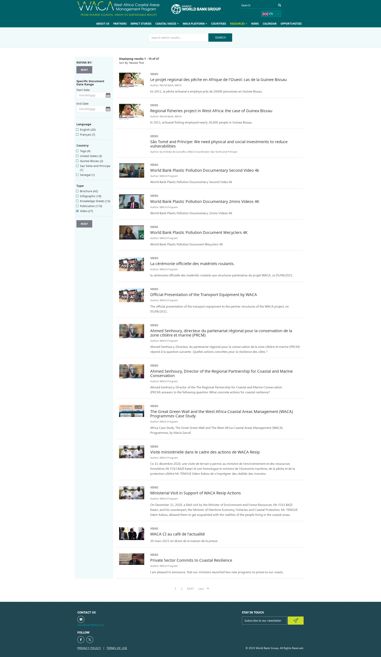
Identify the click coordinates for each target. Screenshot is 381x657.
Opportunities (292, 23)
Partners (127, 23)
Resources (240, 23)
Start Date (83, 90)
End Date (82, 103)
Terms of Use (117, 648)
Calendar (271, 23)
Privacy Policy (89, 648)
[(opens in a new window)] (80, 639)
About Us (111, 23)
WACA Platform (198, 23)
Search (220, 37)
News (257, 23)
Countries (222, 23)
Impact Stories (147, 23)
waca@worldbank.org (90, 625)
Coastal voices (171, 23)
